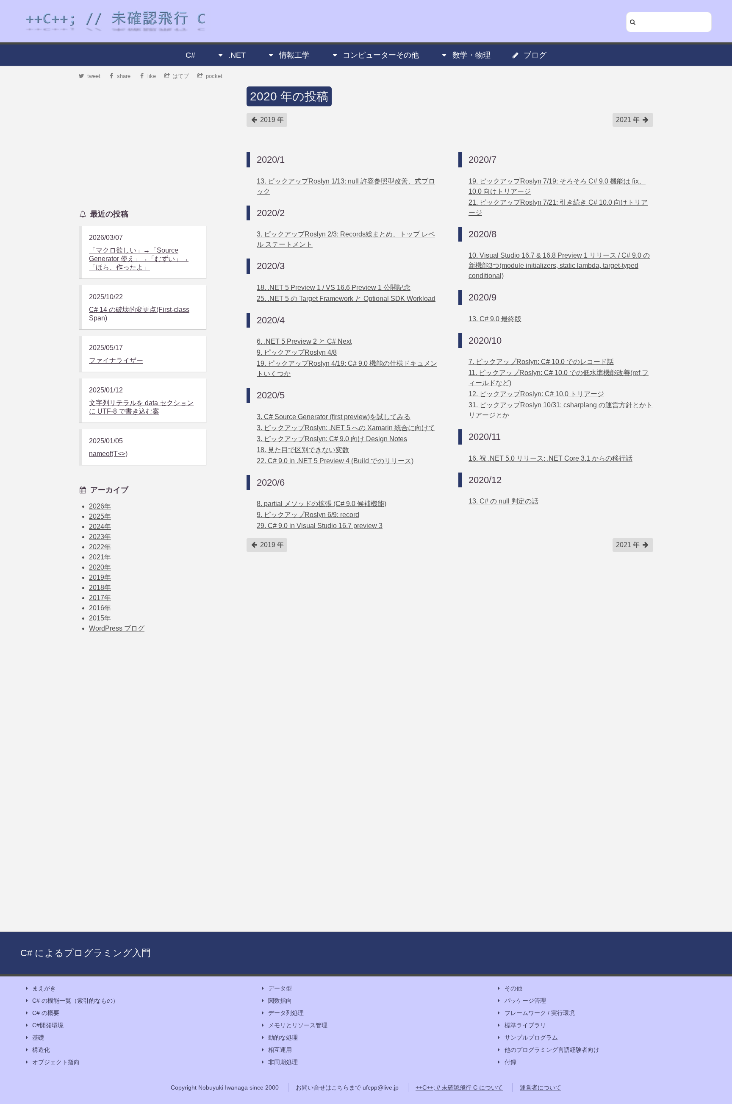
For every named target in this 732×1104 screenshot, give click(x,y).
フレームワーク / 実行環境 (540, 1012)
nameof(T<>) (108, 453)
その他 (513, 988)
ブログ (535, 55)
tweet (93, 76)
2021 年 (628, 119)
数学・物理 (471, 55)
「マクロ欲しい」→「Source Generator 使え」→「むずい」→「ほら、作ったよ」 (139, 259)
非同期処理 (283, 1062)
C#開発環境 (48, 1025)
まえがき (44, 988)
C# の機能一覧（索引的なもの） (75, 1000)
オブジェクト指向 (56, 1062)
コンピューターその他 (381, 55)
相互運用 (280, 1049)
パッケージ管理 (525, 1000)
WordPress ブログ (116, 628)
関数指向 (280, 1000)
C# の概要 (45, 1012)
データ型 (280, 988)
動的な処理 (283, 1037)
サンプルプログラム (531, 1037)
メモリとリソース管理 (297, 1025)
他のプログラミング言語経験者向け (552, 1049)
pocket (214, 76)
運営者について (540, 1087)
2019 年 (271, 119)
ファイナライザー (116, 360)
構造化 (41, 1049)
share (123, 76)
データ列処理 (286, 1012)
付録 (510, 1062)
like (151, 76)
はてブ (180, 76)
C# (190, 55)
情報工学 (294, 55)
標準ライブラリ (525, 1025)
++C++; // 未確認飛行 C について (459, 1087)
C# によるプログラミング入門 (85, 953)
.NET (237, 55)
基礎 (38, 1037)
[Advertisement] (142, 139)
